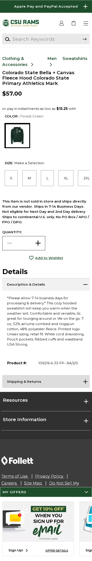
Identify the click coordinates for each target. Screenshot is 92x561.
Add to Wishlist (49, 258)
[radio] (11, 178)
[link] (73, 23)
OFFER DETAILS (56, 550)
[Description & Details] (46, 283)
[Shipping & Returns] (46, 380)
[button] (46, 6)
